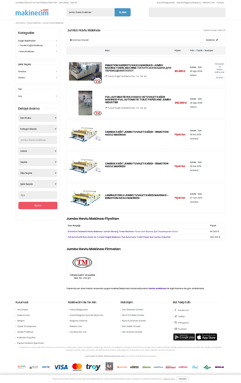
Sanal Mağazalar (166, 2)
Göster (219, 77)
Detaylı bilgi (169, 378)
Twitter (181, 316)
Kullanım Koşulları (26, 337)
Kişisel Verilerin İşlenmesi (30, 343)
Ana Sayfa (20, 22)
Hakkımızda (23, 315)
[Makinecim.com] (32, 12)
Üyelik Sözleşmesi (26, 326)
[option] (82, 266)
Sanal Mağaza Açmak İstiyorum (86, 315)
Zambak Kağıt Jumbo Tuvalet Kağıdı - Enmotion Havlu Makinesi (136, 165)
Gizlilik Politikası (25, 331)
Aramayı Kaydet (80, 40)
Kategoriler (26, 33)
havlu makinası (158, 288)
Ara (123, 12)
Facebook (183, 310)
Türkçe (220, 2)
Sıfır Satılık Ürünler (131, 326)
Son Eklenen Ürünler (132, 309)
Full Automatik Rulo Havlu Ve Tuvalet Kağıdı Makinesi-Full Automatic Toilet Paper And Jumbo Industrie (138, 100)
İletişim (21, 320)
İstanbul (37, 71)
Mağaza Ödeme (78, 320)
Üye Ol (73, 2)
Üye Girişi (64, 2)
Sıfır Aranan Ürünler (132, 331)
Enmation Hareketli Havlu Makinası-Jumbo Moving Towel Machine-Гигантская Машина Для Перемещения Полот (138, 68)
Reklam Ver (209, 2)
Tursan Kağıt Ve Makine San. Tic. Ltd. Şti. (127, 76)
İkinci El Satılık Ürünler (133, 315)
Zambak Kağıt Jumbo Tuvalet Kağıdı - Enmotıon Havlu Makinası (137, 133)
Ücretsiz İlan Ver (78, 331)
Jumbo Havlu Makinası (53, 22)
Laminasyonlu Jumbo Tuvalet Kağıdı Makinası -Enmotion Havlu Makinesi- (136, 197)
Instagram (183, 322)
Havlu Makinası (34, 22)
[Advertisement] (187, 12)
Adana (37, 77)
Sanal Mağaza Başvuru (189, 2)
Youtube (182, 328)
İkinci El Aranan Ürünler (134, 320)
